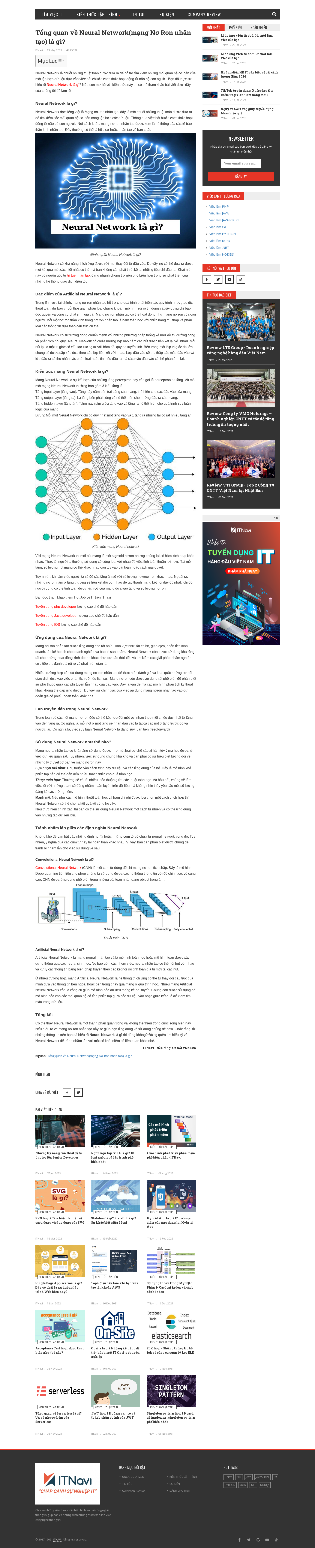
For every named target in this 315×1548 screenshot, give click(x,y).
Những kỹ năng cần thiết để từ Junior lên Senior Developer (58, 1155)
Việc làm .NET (219, 247)
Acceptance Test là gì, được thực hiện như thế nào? (59, 1350)
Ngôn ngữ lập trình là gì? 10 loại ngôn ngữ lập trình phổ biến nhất (112, 1157)
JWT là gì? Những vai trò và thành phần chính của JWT (113, 1415)
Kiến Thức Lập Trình (97, 14)
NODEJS (264, 1485)
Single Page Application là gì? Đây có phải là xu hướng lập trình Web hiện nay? (58, 1287)
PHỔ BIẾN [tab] (235, 27)
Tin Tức (138, 14)
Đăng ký (241, 176)
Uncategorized (133, 1477)
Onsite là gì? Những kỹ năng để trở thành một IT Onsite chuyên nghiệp (115, 1352)
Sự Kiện (166, 14)
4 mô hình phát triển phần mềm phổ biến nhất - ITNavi (171, 1155)
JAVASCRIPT (262, 1477)
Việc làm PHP (219, 206)
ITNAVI (57, 1539)
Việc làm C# (217, 227)
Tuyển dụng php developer (55, 606)
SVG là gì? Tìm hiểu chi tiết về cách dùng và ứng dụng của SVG (59, 1220)
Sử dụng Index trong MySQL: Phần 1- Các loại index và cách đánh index (170, 1287)
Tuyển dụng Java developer (56, 615)
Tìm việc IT (52, 14)
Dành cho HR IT (180, 1491)
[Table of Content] (61, 60)
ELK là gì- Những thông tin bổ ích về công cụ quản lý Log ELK (170, 1350)
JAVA (248, 1477)
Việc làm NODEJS (221, 254)
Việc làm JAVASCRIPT (224, 220)
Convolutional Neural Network (58, 868)
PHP (239, 1477)
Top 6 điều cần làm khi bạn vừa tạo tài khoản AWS (114, 1285)
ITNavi (39, 50)
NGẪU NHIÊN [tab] (258, 27)
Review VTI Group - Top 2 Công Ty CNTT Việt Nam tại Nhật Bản (240, 487)
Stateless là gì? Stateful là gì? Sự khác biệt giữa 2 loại (113, 1220)
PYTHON (230, 1485)
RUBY (243, 1485)
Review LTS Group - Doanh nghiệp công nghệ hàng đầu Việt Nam (240, 350)
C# (275, 1477)
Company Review (204, 14)
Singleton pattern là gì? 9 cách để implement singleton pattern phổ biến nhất (171, 1417)
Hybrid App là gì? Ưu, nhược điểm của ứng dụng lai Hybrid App (170, 1222)
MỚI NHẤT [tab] (213, 27)
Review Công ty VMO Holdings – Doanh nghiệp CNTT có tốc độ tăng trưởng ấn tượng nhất (240, 419)
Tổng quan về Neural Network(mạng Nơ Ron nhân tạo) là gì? (89, 1056)
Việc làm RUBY (220, 240)
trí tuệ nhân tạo (78, 275)
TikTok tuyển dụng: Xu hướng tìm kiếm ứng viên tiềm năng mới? (247, 92)
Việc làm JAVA (219, 213)
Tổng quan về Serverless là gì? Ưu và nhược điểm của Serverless (58, 1417)
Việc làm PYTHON (222, 234)
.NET (253, 1485)
